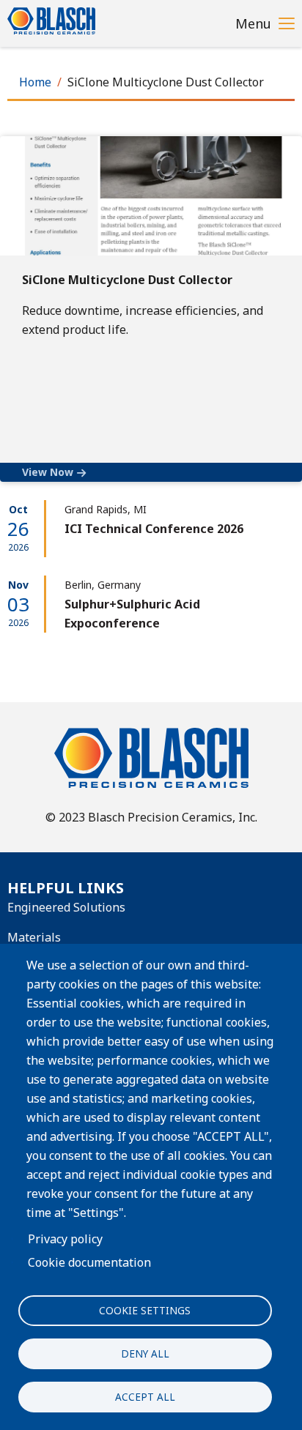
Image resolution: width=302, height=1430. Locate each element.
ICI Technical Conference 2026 (154, 529)
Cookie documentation (89, 1262)
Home (35, 82)
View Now (47, 472)
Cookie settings (145, 1310)
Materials (34, 937)
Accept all (145, 1397)
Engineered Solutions (66, 907)
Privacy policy (65, 1239)
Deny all (145, 1353)
